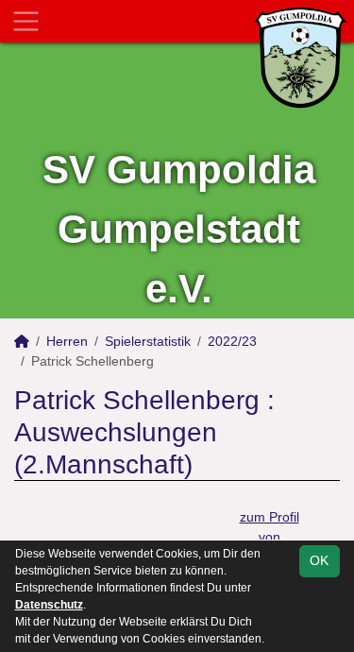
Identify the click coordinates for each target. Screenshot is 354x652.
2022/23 (232, 341)
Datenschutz (49, 604)
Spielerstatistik (148, 341)
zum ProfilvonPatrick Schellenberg (269, 536)
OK (319, 560)
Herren (67, 341)
